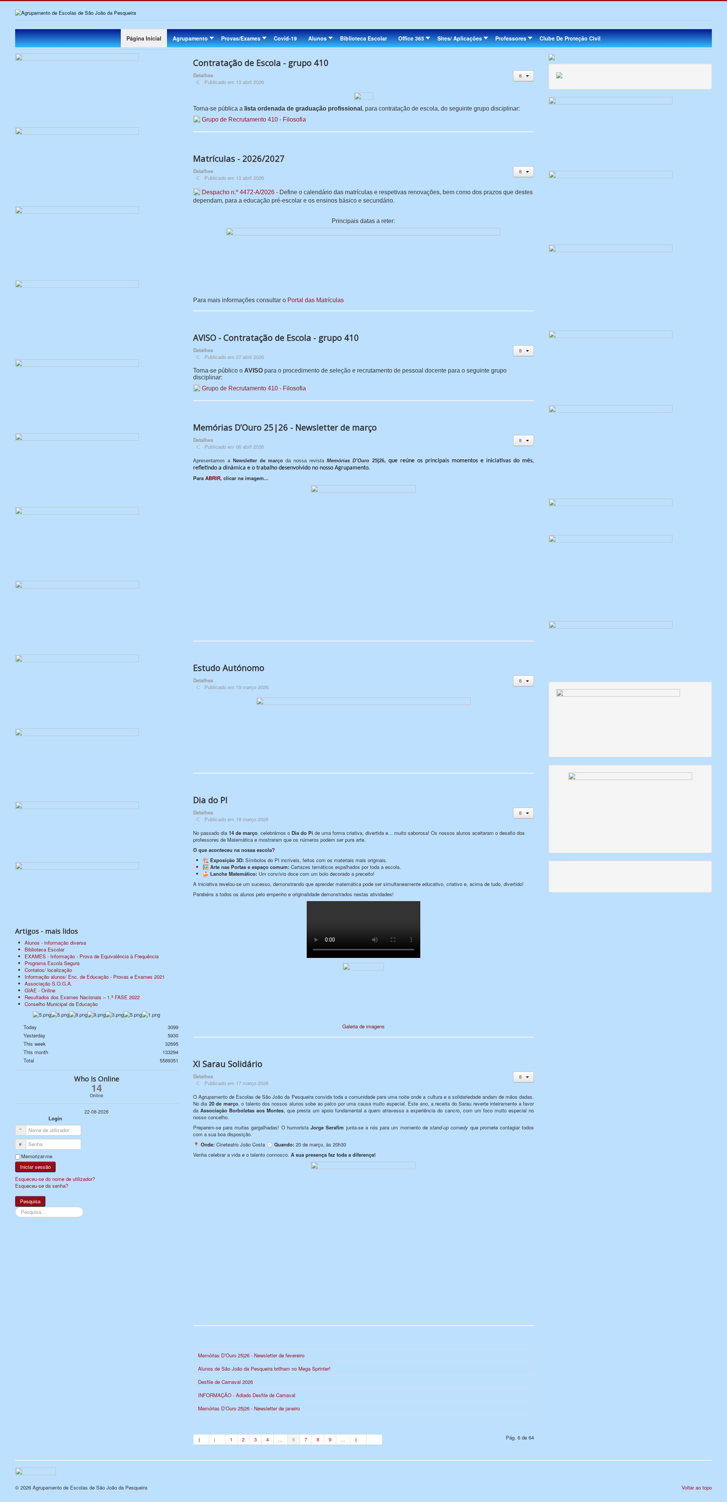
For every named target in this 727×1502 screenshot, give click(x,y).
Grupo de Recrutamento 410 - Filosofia (254, 119)
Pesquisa (30, 1201)
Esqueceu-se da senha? (41, 1185)
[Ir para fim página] (374, 1439)
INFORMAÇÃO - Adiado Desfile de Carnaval (246, 1395)
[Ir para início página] (201, 1439)
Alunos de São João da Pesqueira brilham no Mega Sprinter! (264, 1368)
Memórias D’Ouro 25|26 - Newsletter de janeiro (249, 1408)
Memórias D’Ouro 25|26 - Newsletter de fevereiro (251, 1355)
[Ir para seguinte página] (358, 1439)
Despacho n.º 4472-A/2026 (238, 192)
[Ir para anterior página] (217, 1439)
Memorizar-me (36, 1156)
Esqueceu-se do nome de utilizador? (55, 1178)
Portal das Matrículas (315, 300)
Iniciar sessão (35, 1166)
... (280, 1439)
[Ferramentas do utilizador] (523, 75)
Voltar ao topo (697, 1487)
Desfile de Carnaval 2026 (225, 1381)
